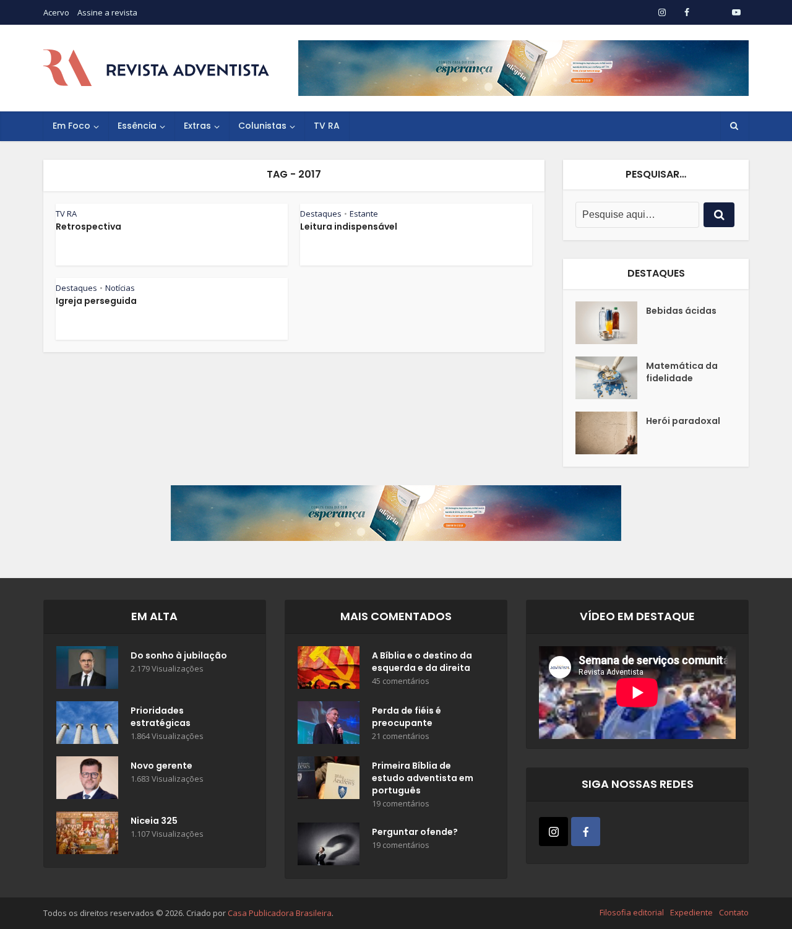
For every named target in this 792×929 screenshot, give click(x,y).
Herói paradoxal (683, 421)
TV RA (327, 125)
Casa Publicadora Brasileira (280, 912)
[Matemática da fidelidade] (610, 377)
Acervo (56, 12)
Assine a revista (107, 12)
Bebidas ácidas (681, 311)
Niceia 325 (154, 820)
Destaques (321, 213)
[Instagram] (553, 831)
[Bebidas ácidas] (610, 322)
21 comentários (400, 736)
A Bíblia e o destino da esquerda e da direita (422, 661)
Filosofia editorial (632, 912)
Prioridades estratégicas (161, 716)
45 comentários (400, 681)
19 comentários (400, 803)
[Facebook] (585, 831)
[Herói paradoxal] (610, 433)
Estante (364, 213)
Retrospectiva (88, 226)
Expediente (691, 912)
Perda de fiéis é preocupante (406, 716)
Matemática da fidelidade (682, 372)
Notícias (120, 287)
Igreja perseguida (96, 301)
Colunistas (262, 125)
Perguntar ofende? (415, 832)
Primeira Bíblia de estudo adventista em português (422, 778)
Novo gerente (161, 765)
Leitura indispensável (348, 226)
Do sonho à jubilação (179, 655)
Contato (734, 912)
